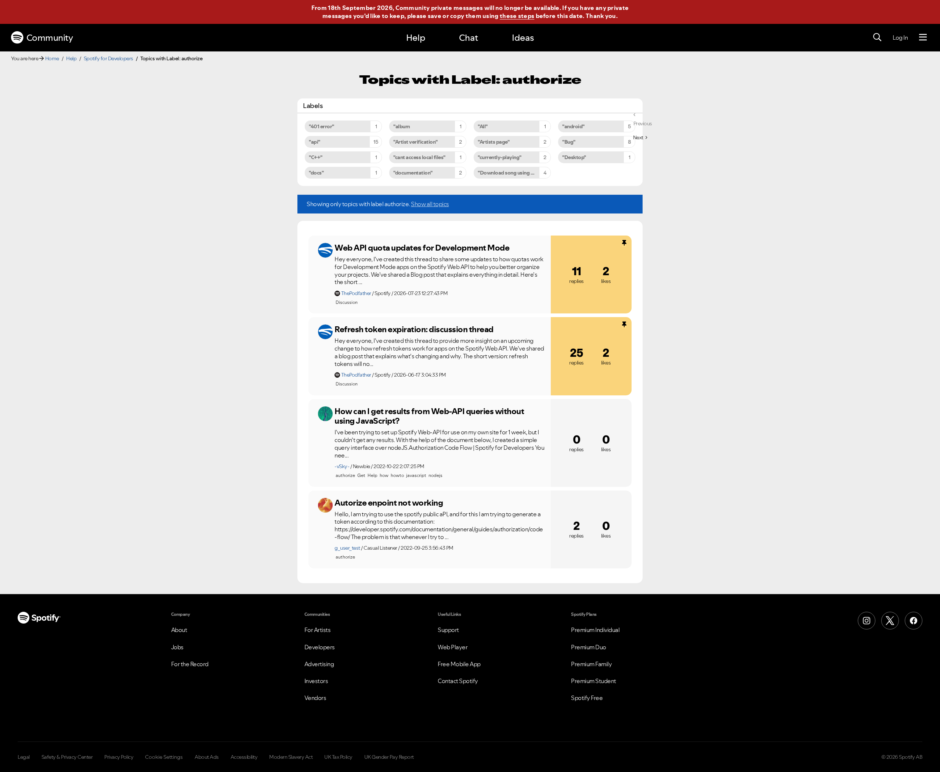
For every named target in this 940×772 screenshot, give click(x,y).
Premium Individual (595, 630)
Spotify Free (587, 698)
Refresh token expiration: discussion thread (414, 329)
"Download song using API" (509, 172)
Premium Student (593, 681)
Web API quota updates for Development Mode (422, 247)
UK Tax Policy (338, 757)
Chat (468, 38)
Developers (319, 647)
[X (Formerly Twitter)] (890, 620)
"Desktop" (574, 157)
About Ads (207, 757)
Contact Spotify (458, 681)
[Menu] (923, 37)
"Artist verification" (415, 142)
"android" (573, 126)
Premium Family (591, 664)
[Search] (877, 37)
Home (52, 58)
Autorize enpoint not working (389, 502)
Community (49, 38)
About (179, 630)
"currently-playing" (499, 157)
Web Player (452, 647)
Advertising (319, 664)
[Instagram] (866, 620)
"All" (483, 126)
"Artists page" (493, 142)
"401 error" (321, 126)
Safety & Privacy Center (67, 757)
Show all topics (430, 204)
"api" (314, 142)
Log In (900, 37)
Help (415, 38)
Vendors (315, 698)
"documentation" (413, 172)
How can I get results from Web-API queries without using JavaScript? (429, 416)
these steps (517, 16)
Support (448, 630)
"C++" (315, 157)
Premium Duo (588, 647)
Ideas (523, 38)
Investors (316, 681)
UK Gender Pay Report (389, 757)
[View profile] (325, 250)
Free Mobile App (459, 664)
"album (401, 126)
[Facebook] (913, 620)
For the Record (190, 664)
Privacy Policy (118, 757)
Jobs (177, 647)
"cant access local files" (419, 157)
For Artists (317, 630)
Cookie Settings (164, 757)
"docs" (316, 172)
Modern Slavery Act (290, 757)
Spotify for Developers (108, 58)
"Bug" (568, 142)
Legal (24, 757)
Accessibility (244, 757)
